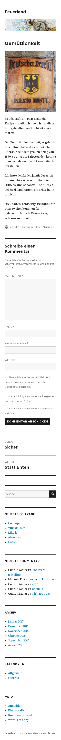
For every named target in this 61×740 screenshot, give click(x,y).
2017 (35, 584)
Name (9, 326)
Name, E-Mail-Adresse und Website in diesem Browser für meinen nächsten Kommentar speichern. (28, 382)
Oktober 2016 (17, 635)
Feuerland (15, 11)
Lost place (49, 579)
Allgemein (48, 227)
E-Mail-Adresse (16, 343)
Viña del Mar (17, 528)
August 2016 (16, 645)
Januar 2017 (16, 621)
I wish (12, 542)
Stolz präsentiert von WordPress (37, 733)
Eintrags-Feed (17, 710)
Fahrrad (13, 677)
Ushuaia (37, 589)
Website (10, 360)
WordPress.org (18, 720)
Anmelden (15, 705)
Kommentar (14, 275)
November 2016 (18, 631)
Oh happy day (41, 593)
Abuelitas (14, 537)
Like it (12, 532)
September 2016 (18, 640)
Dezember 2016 (18, 626)
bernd (13, 227)
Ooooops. (14, 523)
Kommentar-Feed (20, 715)
